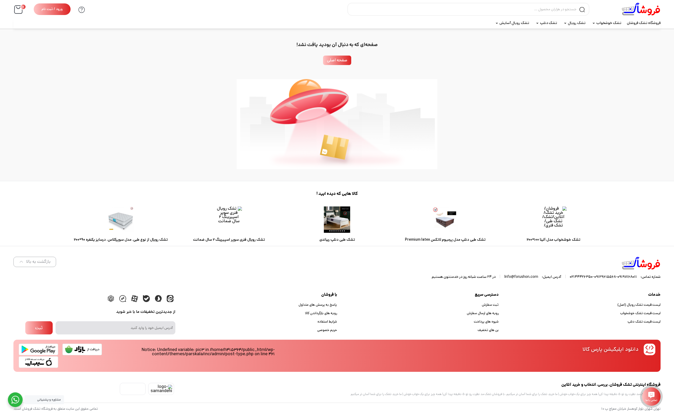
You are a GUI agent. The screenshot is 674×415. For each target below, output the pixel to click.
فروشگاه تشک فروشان (644, 23)
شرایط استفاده (327, 321)
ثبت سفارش (490, 304)
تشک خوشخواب (608, 23)
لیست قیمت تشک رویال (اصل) (639, 304)
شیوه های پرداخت (486, 321)
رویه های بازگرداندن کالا (321, 313)
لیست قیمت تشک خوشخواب (640, 313)
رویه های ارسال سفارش (483, 313)
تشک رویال (577, 23)
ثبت (39, 328)
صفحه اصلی (337, 60)
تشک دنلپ (548, 23)
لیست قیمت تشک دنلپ (644, 321)
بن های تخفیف (488, 330)
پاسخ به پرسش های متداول (318, 304)
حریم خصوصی (327, 330)
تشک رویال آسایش (514, 23)
